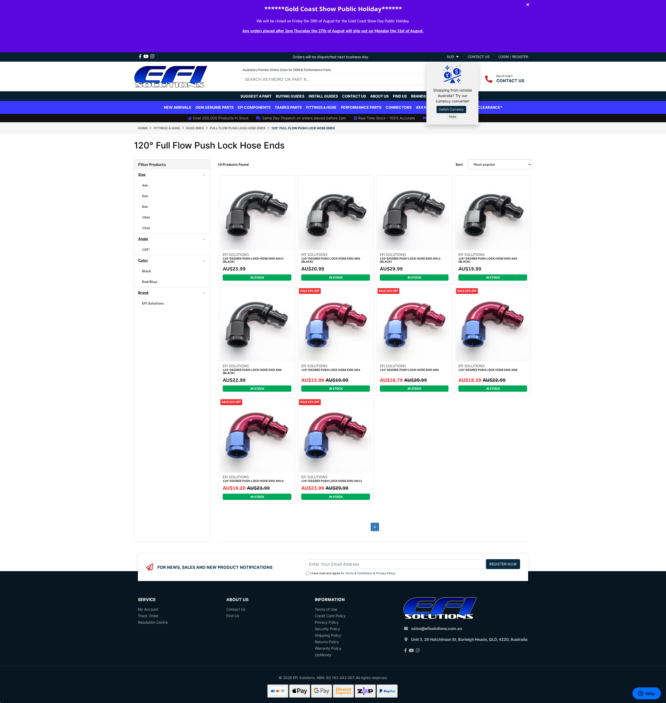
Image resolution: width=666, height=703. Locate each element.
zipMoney (323, 655)
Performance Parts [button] (361, 107)
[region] (172, 350)
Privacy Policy (385, 573)
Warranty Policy (328, 648)
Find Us (400, 96)
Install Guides (323, 96)
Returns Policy (327, 642)
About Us (379, 96)
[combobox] (338, 79)
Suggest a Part (256, 96)
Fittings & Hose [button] (321, 107)
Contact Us (354, 96)
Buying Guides (290, 96)
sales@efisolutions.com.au (436, 628)
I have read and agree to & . (353, 573)
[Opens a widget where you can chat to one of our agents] (646, 693)
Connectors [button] (399, 107)
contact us (479, 57)
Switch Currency (451, 109)
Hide (452, 117)
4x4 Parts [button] (426, 107)
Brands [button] (418, 96)
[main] (375, 359)
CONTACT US (510, 80)
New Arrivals (177, 107)
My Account (148, 609)
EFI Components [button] (254, 107)
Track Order (148, 616)
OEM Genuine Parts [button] (214, 107)
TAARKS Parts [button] (288, 107)
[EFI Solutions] (170, 76)
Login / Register (513, 57)
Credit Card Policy (330, 616)
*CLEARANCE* (489, 107)
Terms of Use (326, 609)
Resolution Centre (153, 622)
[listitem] (172, 185)
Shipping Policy (328, 635)
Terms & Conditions (358, 573)
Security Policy (327, 629)
